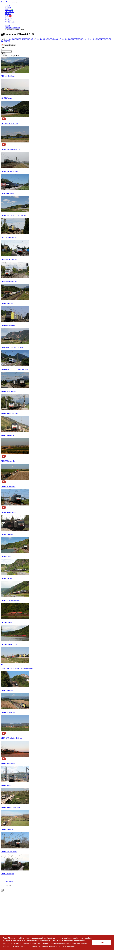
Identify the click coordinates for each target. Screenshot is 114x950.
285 (32, 39)
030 (10, 39)
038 (16, 39)
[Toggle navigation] (16, 2)
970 (109, 39)
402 (47, 39)
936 (106, 39)
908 (78, 39)
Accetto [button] (101, 942)
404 (53, 39)
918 (94, 39)
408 (63, 39)
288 (38, 39)
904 (72, 39)
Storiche (8, 14)
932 (103, 39)
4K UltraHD (9, 12)
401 (44, 39)
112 (22, 39)
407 (60, 39)
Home (7, 26)
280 (25, 39)
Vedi (3, 53)
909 (81, 39)
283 (28, 39)
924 (100, 39)
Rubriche (8, 18)
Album (7, 6)
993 (8, 41)
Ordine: (3, 47)
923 (97, 39)
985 (5, 41)
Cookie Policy (10, 22)
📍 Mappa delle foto (8, 45)
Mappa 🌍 (9, 10)
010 (7, 39)
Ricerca (8, 8)
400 (41, 39)
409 (66, 39)
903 (69, 39)
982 (2, 41)
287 (35, 39)
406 (56, 39)
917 (91, 39)
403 (50, 39)
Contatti (8, 20)
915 (88, 39)
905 (75, 39)
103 (19, 39)
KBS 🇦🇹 (8, 16)
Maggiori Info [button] (70, 946)
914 (84, 39)
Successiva (9, 881)
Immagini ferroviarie (12, 28)
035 (13, 39)
